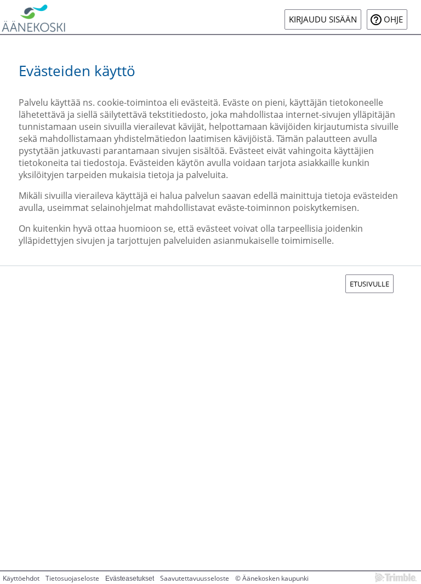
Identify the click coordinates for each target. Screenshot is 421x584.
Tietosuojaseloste (72, 578)
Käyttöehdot (21, 578)
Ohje (393, 19)
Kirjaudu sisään (323, 19)
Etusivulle (369, 284)
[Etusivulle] (33, 17)
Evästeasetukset (129, 578)
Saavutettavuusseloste (194, 578)
